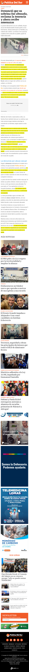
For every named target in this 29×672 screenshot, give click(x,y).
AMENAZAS (26, 55)
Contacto (14, 650)
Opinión (18, 646)
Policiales (12, 646)
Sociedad (6, 646)
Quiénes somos (8, 648)
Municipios (5, 644)
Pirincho (22, 646)
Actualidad (18, 644)
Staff (23, 648)
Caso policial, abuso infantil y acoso (13, 114)
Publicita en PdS (17, 648)
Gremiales (11, 644)
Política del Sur (3, 114)
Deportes (24, 644)
